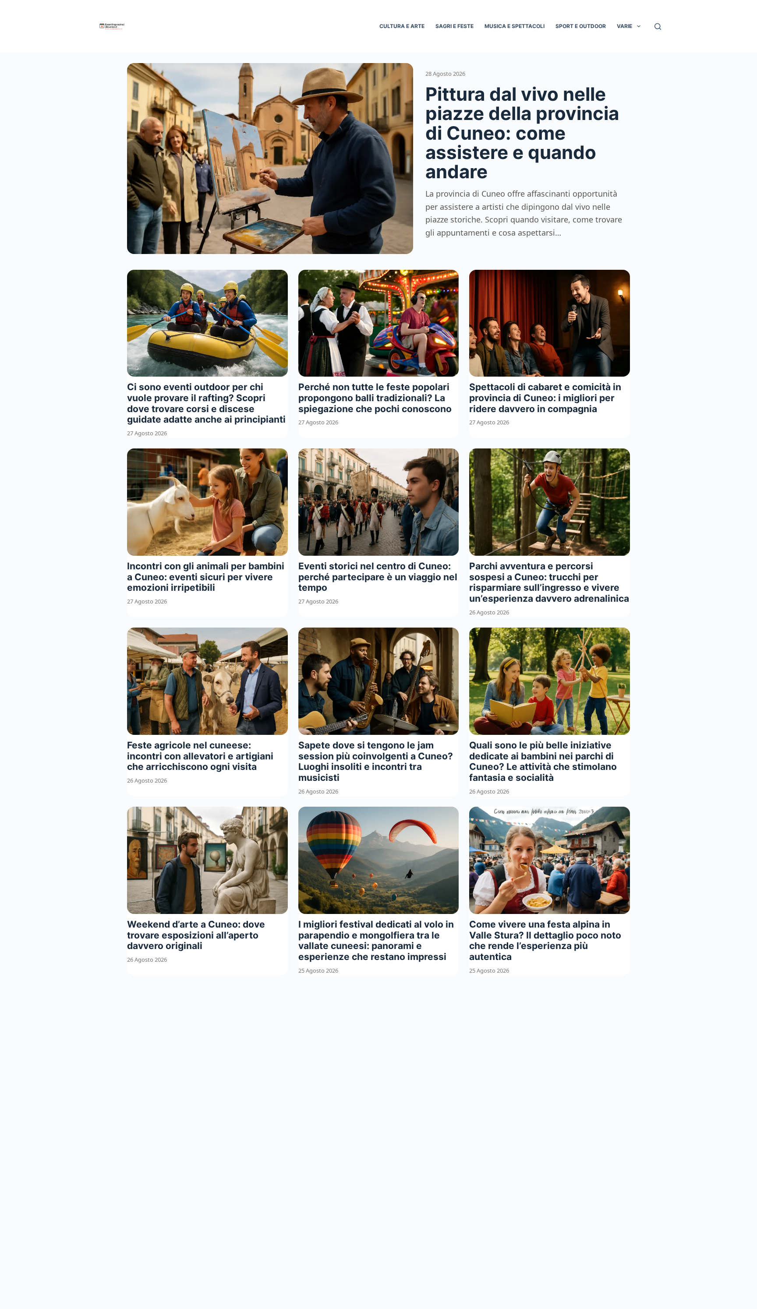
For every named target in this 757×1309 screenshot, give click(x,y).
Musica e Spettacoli (515, 26)
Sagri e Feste (454, 26)
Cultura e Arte (401, 26)
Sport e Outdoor (580, 26)
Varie (624, 26)
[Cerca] (657, 26)
